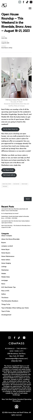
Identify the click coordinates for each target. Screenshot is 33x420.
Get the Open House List (10, 129)
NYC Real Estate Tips (8, 287)
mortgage (4, 280)
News (3, 284)
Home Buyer (5, 249)
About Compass (6, 236)
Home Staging (6, 263)
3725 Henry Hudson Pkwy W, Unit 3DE (16, 100)
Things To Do (5, 304)
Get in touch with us (9, 175)
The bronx (5, 186)
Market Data (5, 277)
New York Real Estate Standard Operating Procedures (16, 400)
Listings (10, 47)
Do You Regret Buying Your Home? (9, 213)
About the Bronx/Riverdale (10, 239)
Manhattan (5, 270)
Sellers (3, 294)
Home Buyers (4, 47)
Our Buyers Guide (8, 170)
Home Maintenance (7, 256)
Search (28, 199)
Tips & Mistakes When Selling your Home (15, 308)
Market (3, 273)
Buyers (3, 242)
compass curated (7, 246)
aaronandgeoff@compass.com (16, 358)
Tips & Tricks (5, 311)
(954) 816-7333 (16, 361)
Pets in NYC (5, 291)
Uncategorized (6, 315)
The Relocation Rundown (9, 301)
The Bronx (4, 297)
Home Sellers (5, 260)
